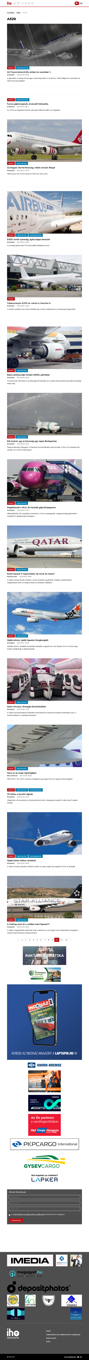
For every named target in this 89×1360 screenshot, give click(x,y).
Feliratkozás (16, 1220)
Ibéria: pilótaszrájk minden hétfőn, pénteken (28, 374)
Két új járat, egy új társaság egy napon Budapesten (32, 441)
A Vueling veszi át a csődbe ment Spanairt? (28, 924)
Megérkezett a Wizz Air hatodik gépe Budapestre (31, 507)
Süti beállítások (70, 1357)
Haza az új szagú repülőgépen (21, 773)
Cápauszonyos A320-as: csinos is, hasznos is (29, 303)
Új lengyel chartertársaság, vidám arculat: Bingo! (31, 167)
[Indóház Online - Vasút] (14, 3)
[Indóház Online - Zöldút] (29, 3)
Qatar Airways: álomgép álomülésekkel (26, 706)
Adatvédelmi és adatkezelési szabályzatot (29, 1214)
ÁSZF (48, 1331)
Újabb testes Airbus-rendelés (21, 860)
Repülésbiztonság (22, 68)
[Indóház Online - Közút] (22, 3)
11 (62, 940)
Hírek (18, 12)
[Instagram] (81, 1357)
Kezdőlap (10, 12)
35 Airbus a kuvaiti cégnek (20, 794)
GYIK (48, 1341)
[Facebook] (78, 1357)
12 (66, 940)
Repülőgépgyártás (35, 235)
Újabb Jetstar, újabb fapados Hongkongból (27, 640)
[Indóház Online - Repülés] (18, 3)
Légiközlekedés (22, 163)
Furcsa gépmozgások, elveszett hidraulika (27, 104)
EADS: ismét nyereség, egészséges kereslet (28, 239)
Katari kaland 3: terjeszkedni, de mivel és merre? (31, 573)
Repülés (11, 68)
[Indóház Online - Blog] (26, 3)
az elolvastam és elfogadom (38, 1214)
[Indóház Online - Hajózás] (32, 3)
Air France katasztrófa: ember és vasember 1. (29, 72)
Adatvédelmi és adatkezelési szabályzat (63, 1334)
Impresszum (51, 1338)
